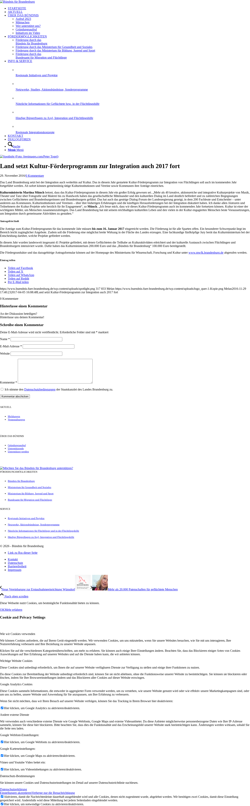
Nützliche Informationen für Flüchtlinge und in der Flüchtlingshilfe (43, 530)
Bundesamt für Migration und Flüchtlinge (30, 499)
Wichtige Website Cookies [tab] (16, 660)
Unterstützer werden (18, 451)
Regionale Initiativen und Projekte (37, 75)
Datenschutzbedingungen (39, 389)
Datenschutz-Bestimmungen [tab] (17, 776)
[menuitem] (129, 8)
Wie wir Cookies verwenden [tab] (17, 634)
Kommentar (8, 382)
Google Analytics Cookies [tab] (16, 684)
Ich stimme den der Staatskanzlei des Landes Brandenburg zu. (59, 389)
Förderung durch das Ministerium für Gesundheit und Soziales (54, 47)
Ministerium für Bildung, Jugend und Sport (31, 493)
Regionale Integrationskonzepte (35, 132)
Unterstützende (16, 448)
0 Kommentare (35, 175)
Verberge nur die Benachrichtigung (53, 792)
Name (5, 339)
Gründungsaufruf (17, 445)
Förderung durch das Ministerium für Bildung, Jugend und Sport (55, 50)
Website (5, 353)
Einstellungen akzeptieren (16, 792)
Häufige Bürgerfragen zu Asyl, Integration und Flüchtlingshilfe (54, 118)
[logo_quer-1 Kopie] (17, 1)
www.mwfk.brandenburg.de (205, 252)
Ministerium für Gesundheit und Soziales (29, 487)
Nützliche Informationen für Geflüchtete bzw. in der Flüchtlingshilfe (57, 103)
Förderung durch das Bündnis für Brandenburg (31, 41)
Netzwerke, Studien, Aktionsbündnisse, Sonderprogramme (52, 89)
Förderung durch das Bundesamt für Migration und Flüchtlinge (41, 55)
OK (2, 609)
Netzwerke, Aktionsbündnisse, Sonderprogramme (34, 524)
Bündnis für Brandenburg (21, 481)
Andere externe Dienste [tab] (14, 714)
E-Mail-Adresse (11, 346)
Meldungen (14, 416)
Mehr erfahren (13, 609)
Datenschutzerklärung (13, 789)
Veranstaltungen (16, 419)
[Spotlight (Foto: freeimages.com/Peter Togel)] (29, 156)
